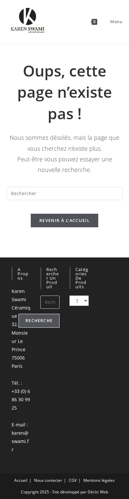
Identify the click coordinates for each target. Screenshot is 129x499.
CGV (73, 480)
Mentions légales (99, 480)
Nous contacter (48, 480)
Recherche (39, 320)
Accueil (20, 480)
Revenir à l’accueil (64, 220)
